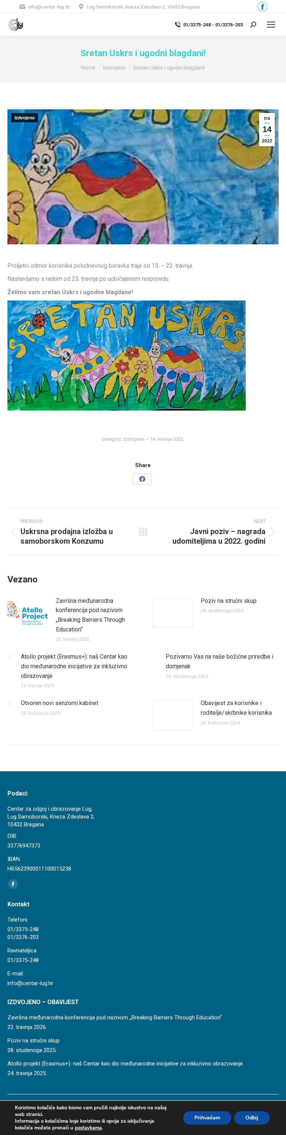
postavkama (88, 1128)
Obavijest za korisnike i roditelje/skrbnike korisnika (236, 708)
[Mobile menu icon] (271, 24)
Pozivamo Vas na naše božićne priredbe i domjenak (219, 661)
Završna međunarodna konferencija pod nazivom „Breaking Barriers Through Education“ (90, 615)
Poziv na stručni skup (229, 600)
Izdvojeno (25, 117)
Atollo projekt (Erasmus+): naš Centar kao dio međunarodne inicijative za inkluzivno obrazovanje (74, 666)
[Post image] (27, 613)
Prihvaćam (207, 1117)
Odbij (251, 1117)
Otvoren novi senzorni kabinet (59, 703)
